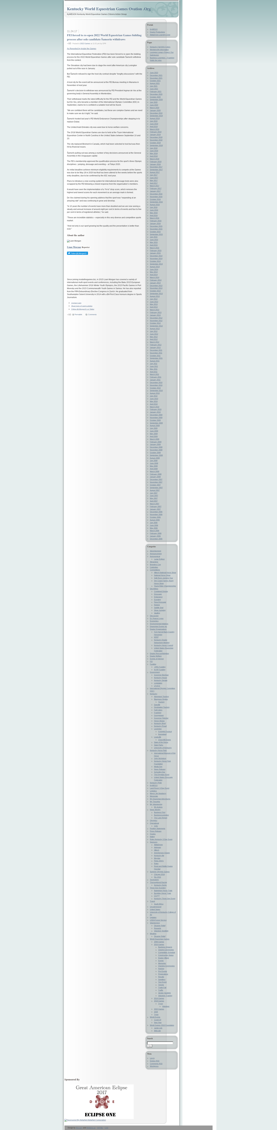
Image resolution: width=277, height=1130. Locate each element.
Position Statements (157, 828)
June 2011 (154, 366)
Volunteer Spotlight (161, 931)
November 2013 (156, 288)
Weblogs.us (91, 1128)
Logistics (153, 791)
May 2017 (154, 180)
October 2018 (155, 143)
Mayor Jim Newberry (158, 793)
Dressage (158, 594)
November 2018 (156, 140)
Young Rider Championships (165, 586)
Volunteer (165, 1006)
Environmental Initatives (159, 624)
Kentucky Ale (159, 855)
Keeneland (162, 734)
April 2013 (154, 307)
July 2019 (153, 121)
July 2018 (153, 148)
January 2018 (155, 164)
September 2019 (156, 116)
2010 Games (159, 944)
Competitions (155, 570)
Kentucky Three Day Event (164, 898)
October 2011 (155, 356)
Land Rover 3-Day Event (159, 788)
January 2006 (155, 536)
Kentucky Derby (160, 885)
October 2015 (155, 232)
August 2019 (155, 118)
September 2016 (156, 202)
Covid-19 (157, 1020)
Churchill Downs (164, 740)
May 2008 (154, 466)
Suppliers (161, 979)
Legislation (158, 683)
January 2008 (155, 477)
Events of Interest (157, 659)
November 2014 (156, 258)
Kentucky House (160, 678)
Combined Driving (161, 591)
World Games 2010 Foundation (162, 1025)
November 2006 (156, 514)
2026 (156, 1012)
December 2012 (156, 318)
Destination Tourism (161, 707)
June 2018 (154, 151)
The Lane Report (160, 818)
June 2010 (154, 399)
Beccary (79, 1128)
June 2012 (154, 334)
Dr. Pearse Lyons (157, 618)
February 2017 (155, 188)
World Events (155, 1017)
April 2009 (154, 436)
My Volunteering (156, 804)
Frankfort (157, 713)
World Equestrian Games (159, 939)
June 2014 (154, 269)
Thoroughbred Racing (158, 882)
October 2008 (155, 453)
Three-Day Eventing (158, 888)
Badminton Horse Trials (163, 890)
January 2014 (155, 283)
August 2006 (155, 520)
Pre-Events (162, 971)
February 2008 (155, 474)
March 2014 (154, 277)
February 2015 (155, 250)
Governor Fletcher (161, 718)
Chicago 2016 (159, 874)
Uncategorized (155, 907)
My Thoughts (155, 802)
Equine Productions (157, 32)
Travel (152, 901)
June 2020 (154, 105)
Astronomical (155, 556)
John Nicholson (160, 758)
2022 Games (85, 43)
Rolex (156, 863)
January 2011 (155, 380)
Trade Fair (162, 987)
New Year (158, 1022)
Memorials (154, 796)
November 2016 (156, 197)
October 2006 (155, 517)
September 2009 (156, 423)
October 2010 (155, 388)
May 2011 (153, 369)
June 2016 (154, 210)
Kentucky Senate (160, 680)
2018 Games (159, 1001)
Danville (157, 705)
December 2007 (156, 479)
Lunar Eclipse (159, 559)
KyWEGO (154, 29)
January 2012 (155, 347)
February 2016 (155, 221)
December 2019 (156, 113)
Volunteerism (155, 923)
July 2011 (153, 364)
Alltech (156, 850)
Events (161, 961)
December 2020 (156, 94)
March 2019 (154, 129)
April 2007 (154, 501)
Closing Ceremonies (166, 950)
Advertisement (155, 551)
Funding (153, 664)
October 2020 (155, 97)
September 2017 (156, 170)
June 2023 (154, 73)
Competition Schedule (166, 952)
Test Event (162, 982)
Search (150, 1038)
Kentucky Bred (160, 723)
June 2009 (154, 431)
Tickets (161, 985)
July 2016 (153, 207)
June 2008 (154, 463)
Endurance (158, 597)
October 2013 (155, 291)
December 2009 (156, 415)
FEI (151, 661)
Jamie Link (158, 1028)
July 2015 (153, 237)
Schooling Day (159, 772)
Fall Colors (158, 710)
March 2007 (154, 504)
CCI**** (157, 896)
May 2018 (154, 153)
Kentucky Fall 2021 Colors (160, 47)
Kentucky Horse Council (163, 645)
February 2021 (155, 91)
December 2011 (156, 350)
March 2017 (154, 186)
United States (155, 909)
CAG (156, 826)
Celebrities (154, 567)
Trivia (156, 1014)
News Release (159, 769)
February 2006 (155, 533)
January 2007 (155, 509)
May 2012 (154, 337)
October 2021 (155, 81)
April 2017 (154, 183)
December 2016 (156, 194)
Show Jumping (159, 610)
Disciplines (154, 589)
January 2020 (155, 110)
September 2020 (156, 99)
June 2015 (154, 240)
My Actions (158, 807)
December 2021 (156, 75)
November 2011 (156, 353)
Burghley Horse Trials (162, 893)
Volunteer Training (165, 996)
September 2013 (156, 293)
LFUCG (157, 686)
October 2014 (155, 261)
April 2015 (154, 245)
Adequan (157, 847)
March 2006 (154, 531)
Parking (161, 969)
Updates (153, 917)
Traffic (160, 990)
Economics (154, 621)
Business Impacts (165, 947)
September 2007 (156, 488)
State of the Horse (161, 742)
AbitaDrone (158, 845)
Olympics (153, 820)
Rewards (157, 928)
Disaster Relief (159, 926)
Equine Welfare (156, 656)
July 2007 (153, 493)
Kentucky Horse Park (158, 750)
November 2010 (156, 385)
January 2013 (155, 315)
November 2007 (156, 482)
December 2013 (156, 285)
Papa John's (159, 861)
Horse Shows (159, 721)
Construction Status (166, 955)
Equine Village (163, 958)
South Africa (158, 904)
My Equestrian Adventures (160, 799)
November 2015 (156, 229)
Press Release (155, 831)
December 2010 (156, 382)
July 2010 (153, 396)
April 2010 (154, 404)
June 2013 (154, 302)
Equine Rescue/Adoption (159, 653)
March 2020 (154, 108)
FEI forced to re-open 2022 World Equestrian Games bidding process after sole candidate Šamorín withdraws (104, 37)
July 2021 (153, 86)
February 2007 (155, 506)
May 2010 (154, 401)
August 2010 (155, 393)
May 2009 (154, 434)
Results (161, 977)
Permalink (78, 314)
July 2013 (153, 299)
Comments (92, 314)
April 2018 (154, 156)
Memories (162, 963)
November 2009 (156, 417)
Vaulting (157, 613)
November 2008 (156, 450)
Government (155, 672)
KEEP (156, 637)
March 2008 (154, 471)
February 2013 (155, 312)
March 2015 (154, 248)
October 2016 (155, 199)
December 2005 (156, 539)
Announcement (156, 554)
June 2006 (154, 525)
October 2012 (155, 323)
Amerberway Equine (162, 853)
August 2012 (155, 329)
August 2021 (155, 83)
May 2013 (154, 304)
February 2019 (155, 132)
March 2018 (154, 159)
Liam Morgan (74, 247)
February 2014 (155, 280)
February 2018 (155, 162)
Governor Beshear (161, 675)
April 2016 (154, 215)
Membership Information (159, 50)
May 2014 (154, 272)
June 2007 (154, 496)
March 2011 (154, 374)
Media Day (158, 767)
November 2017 (156, 167)
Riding (152, 837)
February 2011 (155, 377)
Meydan (157, 858)
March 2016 (154, 218)
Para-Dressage (160, 602)
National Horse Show (162, 575)
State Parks (158, 745)
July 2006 (153, 523)
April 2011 (153, 372)
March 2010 (154, 407)
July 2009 (153, 428)
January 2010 (155, 412)
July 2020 (153, 102)
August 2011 (154, 361)
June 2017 (154, 178)
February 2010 (155, 409)
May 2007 (154, 498)
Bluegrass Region (161, 699)
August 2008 (155, 458)
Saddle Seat (158, 608)
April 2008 (154, 469)
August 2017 (155, 172)
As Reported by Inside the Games (81, 49)
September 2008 (156, 455)
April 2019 (154, 126)
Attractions (154, 562)
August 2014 (155, 267)
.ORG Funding (159, 667)
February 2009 (155, 442)
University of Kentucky (163, 748)
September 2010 (156, 390)
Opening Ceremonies (166, 966)
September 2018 (156, 145)
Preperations (163, 974)
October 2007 (155, 485)
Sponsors (153, 842)
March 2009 (154, 439)
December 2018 (156, 137)
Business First (159, 812)
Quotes (153, 834)
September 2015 (156, 234)
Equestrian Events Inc (158, 626)
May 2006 (154, 528)
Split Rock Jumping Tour (163, 578)
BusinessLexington (161, 815)
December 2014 (156, 256)
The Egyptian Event (161, 775)
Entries (154, 1061)
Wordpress (154, 1066)
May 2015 (154, 242)
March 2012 (154, 342)
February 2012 (155, 345)
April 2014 (154, 275)
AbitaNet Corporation (96, 1120)
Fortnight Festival (165, 731)
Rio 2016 (157, 877)
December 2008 (156, 447)
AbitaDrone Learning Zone (160, 35)
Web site (157, 1031)
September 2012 (156, 326)
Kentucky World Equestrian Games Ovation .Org (109, 9)
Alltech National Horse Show (165, 572)
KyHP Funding (159, 670)
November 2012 (156, 321)
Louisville (157, 737)
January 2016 (155, 223)
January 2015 (155, 253)
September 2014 (156, 264)
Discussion (154, 616)
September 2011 (156, 358)
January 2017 (155, 191)
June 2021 (154, 89)
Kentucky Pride (156, 783)
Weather (153, 934)
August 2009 (155, 425)
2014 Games (159, 998)
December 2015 (156, 226)
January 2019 (155, 134)
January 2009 (155, 444)
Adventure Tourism (161, 696)
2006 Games (159, 942)
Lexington (158, 729)
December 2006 (156, 512)
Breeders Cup (155, 564)
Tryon (160, 1004)
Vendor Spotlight (164, 993)
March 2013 (154, 310)
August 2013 (155, 296)
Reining (157, 605)
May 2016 (154, 213)
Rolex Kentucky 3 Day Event (161, 839)
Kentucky (153, 694)
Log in (152, 1058)
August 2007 (155, 490)
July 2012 (153, 331)
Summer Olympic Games (160, 872)
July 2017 (153, 175)
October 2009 (155, 420)
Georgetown (159, 715)
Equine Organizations (158, 629)
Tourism (161, 702)
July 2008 (153, 461)
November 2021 (156, 78)
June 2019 (154, 124)
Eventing (157, 600)
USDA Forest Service (158, 920)
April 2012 (154, 339)
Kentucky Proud (160, 726)
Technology (154, 880)
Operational (154, 823)
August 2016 (155, 205)
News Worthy (155, 810)
